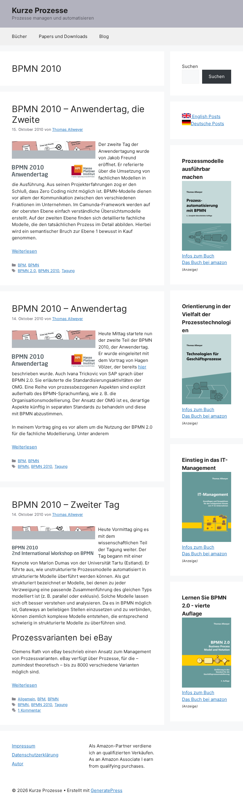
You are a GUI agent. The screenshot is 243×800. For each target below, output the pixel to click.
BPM (22, 265)
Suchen (190, 66)
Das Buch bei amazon (204, 262)
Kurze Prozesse (40, 10)
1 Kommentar (29, 710)
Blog (104, 36)
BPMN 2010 (48, 270)
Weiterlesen (24, 251)
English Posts (205, 116)
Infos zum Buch (198, 256)
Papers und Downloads (63, 36)
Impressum (23, 746)
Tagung (68, 270)
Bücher (19, 36)
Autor (17, 763)
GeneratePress (106, 790)
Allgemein (26, 699)
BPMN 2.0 (27, 270)
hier (142, 367)
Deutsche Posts (207, 123)
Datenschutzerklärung (35, 755)
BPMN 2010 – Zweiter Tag (65, 504)
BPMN (33, 265)
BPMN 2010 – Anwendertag (69, 308)
